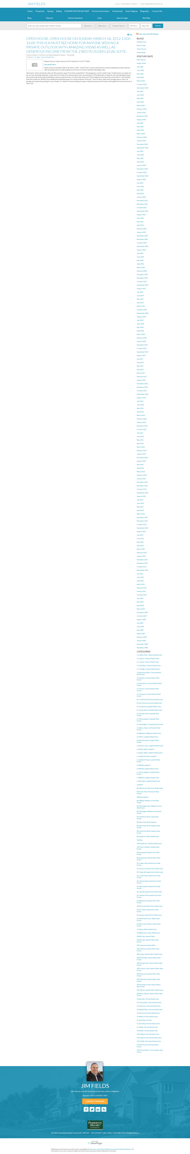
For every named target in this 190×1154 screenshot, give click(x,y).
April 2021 (140, 225)
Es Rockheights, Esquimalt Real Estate (150, 724)
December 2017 (142, 345)
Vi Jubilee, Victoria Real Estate (147, 1027)
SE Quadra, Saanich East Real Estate (149, 915)
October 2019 (142, 281)
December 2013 (142, 482)
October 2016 (142, 391)
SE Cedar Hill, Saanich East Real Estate (150, 872)
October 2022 (142, 172)
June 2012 (140, 538)
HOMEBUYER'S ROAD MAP (76, 11)
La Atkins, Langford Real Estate (147, 737)
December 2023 (142, 144)
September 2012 (142, 528)
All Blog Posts (141, 42)
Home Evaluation (75, 18)
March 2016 (141, 415)
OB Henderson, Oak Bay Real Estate (149, 843)
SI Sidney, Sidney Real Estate (147, 929)
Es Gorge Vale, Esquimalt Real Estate (149, 710)
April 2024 (140, 130)
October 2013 (142, 489)
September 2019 (142, 285)
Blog (29, 18)
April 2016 (140, 412)
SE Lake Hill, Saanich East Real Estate (149, 892)
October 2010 (142, 595)
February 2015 (142, 450)
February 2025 (142, 109)
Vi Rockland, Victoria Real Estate (148, 1034)
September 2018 (142, 313)
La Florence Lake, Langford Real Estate (150, 746)
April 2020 (140, 264)
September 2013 (142, 493)
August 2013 (141, 496)
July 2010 (140, 598)
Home (30, 11)
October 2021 (142, 207)
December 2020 (142, 236)
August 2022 (141, 179)
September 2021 (142, 211)
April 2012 (140, 545)
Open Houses (141, 49)
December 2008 (142, 644)
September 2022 (142, 176)
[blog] (103, 1109)
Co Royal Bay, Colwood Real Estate (149, 665)
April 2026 (140, 77)
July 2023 (140, 151)
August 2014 (141, 461)
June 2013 (140, 503)
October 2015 (142, 429)
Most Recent (141, 60)
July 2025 (140, 91)
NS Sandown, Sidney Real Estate (148, 836)
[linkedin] (98, 1109)
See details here (50, 64)
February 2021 (142, 229)
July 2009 (140, 623)
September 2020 (142, 246)
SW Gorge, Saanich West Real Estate (149, 954)
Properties (40, 11)
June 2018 (140, 324)
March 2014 (141, 472)
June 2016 (140, 405)
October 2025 (142, 84)
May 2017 (140, 366)
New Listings (141, 45)
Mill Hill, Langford (142, 797)
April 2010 (140, 605)
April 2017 (140, 369)
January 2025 (141, 112)
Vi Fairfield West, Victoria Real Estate (149, 1009)
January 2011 (141, 591)
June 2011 (140, 577)
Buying (50, 11)
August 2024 (141, 119)
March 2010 (141, 609)
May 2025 (140, 98)
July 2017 (140, 359)
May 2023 (140, 158)
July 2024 (140, 123)
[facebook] (86, 1109)
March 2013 (141, 514)
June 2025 (140, 95)
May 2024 (140, 127)
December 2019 (142, 274)
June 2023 (140, 155)
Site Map (146, 18)
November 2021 (142, 204)
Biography (144, 11)
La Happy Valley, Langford (145, 749)
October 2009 (142, 616)
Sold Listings (141, 52)
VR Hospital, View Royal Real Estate (149, 1038)
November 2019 (142, 278)
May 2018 (140, 327)
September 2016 (142, 394)
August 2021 (141, 215)
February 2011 (142, 588)
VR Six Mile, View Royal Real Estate (149, 1041)
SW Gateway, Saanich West (146, 945)
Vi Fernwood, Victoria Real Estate (148, 1013)
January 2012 (141, 556)
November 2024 (142, 116)
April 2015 (140, 443)
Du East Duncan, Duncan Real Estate (149, 703)
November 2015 (142, 426)
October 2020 (142, 243)
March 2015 (141, 447)
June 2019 (140, 296)
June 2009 (140, 626)
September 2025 (142, 88)
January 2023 (141, 165)
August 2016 (141, 398)
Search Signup (131, 11)
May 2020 (140, 260)
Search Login (122, 18)
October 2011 (142, 567)
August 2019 (141, 288)
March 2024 (141, 134)
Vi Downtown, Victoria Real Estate (149, 1006)
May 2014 (140, 464)
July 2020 (140, 253)
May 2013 (140, 507)
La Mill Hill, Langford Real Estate (147, 769)
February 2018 (142, 338)
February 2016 (142, 419)
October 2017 (142, 348)
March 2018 (141, 334)
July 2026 (140, 67)
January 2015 (141, 454)
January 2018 (141, 341)
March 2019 (141, 306)
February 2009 (142, 637)
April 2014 (140, 468)
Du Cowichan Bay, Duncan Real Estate (150, 699)
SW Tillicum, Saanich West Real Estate (150, 990)
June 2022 (140, 186)
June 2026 (140, 70)
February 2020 (142, 271)
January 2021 (141, 232)
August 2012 (141, 531)
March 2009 (141, 633)
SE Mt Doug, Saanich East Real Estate (150, 906)
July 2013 (140, 500)
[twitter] (92, 1109)
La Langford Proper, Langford (147, 756)
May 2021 (140, 222)
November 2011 (142, 563)
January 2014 (141, 479)
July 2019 (140, 292)
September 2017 (142, 352)
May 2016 (140, 408)
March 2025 (141, 105)
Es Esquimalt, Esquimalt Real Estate (149, 706)
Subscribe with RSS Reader (148, 34)
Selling (59, 11)
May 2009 (140, 630)
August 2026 (141, 63)
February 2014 (142, 475)
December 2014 (142, 457)
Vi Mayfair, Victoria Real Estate (147, 1031)
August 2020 (141, 250)
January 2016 (141, 422)
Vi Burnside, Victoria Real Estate (148, 999)
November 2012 (142, 521)
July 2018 (140, 320)
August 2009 (141, 619)
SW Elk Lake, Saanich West (146, 936)
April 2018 (140, 331)
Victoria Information (100, 11)
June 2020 (140, 257)
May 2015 (140, 440)
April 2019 (140, 303)
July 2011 (140, 574)
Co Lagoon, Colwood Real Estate (148, 658)
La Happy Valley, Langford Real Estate (149, 753)
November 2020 (142, 239)
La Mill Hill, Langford (143, 765)
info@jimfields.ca (152, 4)
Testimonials (117, 11)
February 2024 (142, 137)
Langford (140, 785)
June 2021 (140, 218)
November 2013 (142, 486)
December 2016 (142, 384)
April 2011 (140, 581)
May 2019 (140, 299)
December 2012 (142, 517)
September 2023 (142, 148)
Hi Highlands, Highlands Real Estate (149, 733)
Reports (49, 18)
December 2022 (142, 169)
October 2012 (142, 524)
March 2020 (141, 267)
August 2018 (141, 317)
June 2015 (140, 436)
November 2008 (142, 648)
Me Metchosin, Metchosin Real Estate (150, 788)
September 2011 (142, 570)
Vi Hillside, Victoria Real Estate (147, 1016)
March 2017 (141, 373)
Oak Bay (139, 840)
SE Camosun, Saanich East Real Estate (150, 868)
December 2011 (142, 560)
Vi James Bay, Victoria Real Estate (148, 1024)
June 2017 (140, 362)
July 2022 (140, 183)
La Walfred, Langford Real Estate (148, 778)
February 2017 (142, 376)
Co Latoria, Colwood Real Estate (148, 662)
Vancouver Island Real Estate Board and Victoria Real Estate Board (110, 1149)
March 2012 (141, 549)
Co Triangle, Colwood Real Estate (148, 669)
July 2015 (140, 433)
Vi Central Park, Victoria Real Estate (149, 1002)
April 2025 (140, 102)
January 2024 (141, 141)
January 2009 (141, 641)
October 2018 (142, 310)
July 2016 (140, 401)
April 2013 (140, 510)
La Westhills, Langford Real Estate (148, 781)
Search (158, 26)
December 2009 (142, 612)
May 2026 (140, 74)
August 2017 (141, 355)
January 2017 (141, 380)
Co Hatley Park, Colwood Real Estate (149, 655)
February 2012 (142, 553)
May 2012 (140, 542)
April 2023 (140, 162)
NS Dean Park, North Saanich (146, 822)
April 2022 (140, 193)
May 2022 (140, 190)
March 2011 (141, 584)
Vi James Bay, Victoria (144, 1020)
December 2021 (142, 200)
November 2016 (142, 387)
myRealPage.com (95, 1143)
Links (99, 18)
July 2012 (140, 535)
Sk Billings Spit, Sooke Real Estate (148, 933)
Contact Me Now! (95, 1101)
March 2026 (141, 81)
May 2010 (140, 602)
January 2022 (141, 197)
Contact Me (157, 11)
